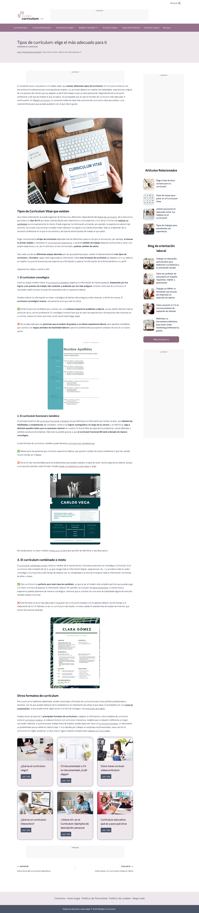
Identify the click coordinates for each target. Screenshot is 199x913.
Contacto (60, 898)
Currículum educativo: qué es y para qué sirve (114, 822)
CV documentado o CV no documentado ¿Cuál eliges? (74, 770)
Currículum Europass (108, 723)
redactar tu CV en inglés (99, 730)
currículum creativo (34, 720)
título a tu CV (56, 550)
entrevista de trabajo (95, 708)
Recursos (166, 27)
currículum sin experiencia (60, 242)
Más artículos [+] (161, 339)
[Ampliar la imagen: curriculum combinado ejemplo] (96, 620)
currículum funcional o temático (54, 421)
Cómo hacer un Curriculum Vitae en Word (114, 869)
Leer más (26, 777)
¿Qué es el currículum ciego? (33, 768)
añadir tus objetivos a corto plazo (74, 466)
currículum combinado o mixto (33, 565)
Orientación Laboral (151, 27)
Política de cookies (120, 898)
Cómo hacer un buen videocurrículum (112, 768)
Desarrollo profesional (131, 27)
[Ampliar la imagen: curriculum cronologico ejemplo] (99, 342)
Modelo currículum (41, 100)
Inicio (19, 52)
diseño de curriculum (107, 217)
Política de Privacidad (94, 898)
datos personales (100, 587)
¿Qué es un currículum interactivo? (33, 822)
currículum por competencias (81, 443)
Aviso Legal (73, 898)
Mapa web (139, 898)
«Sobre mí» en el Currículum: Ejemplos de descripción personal (75, 824)
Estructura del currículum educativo (33, 869)
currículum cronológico (58, 282)
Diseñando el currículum (27, 46)
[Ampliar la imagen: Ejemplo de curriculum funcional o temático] (96, 477)
